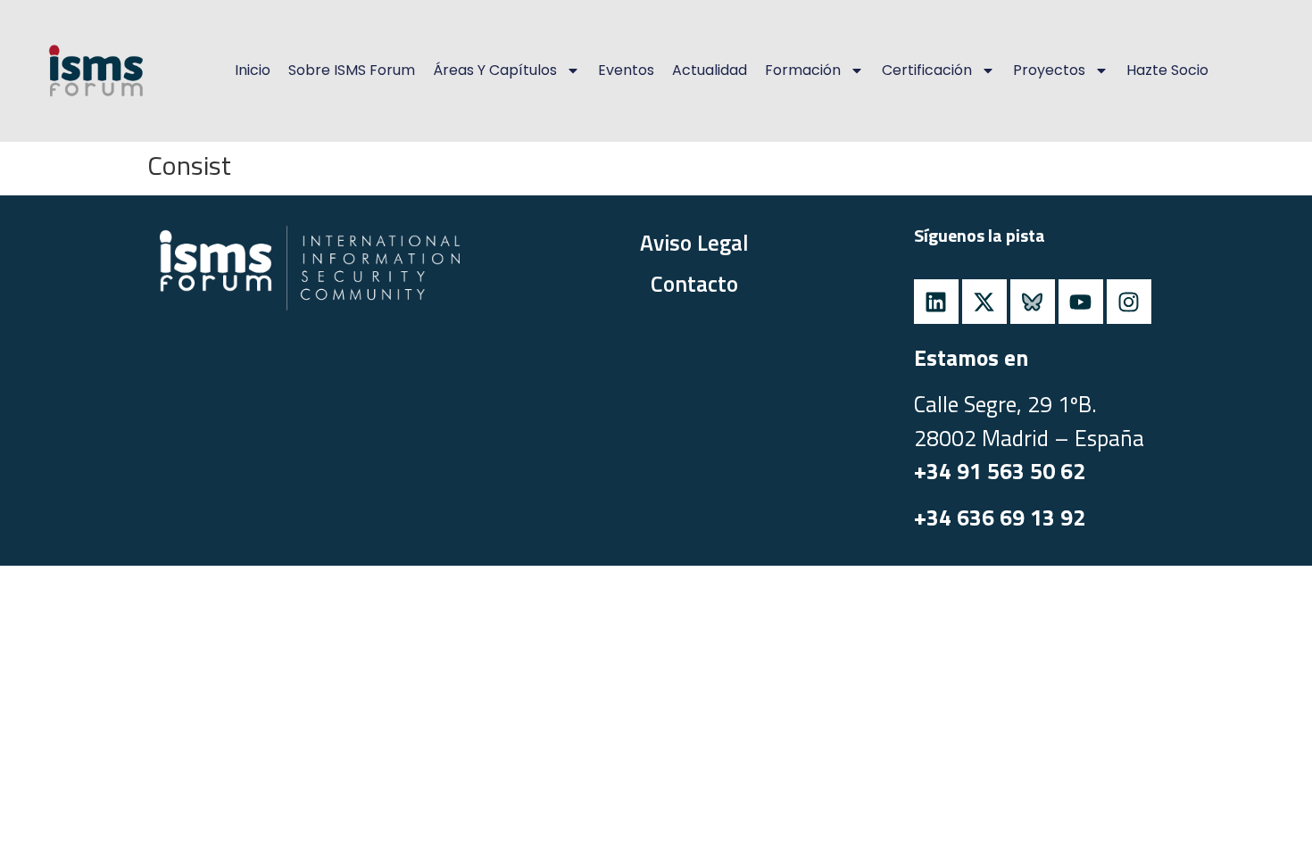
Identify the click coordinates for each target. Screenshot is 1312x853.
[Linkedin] (936, 301)
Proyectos (1049, 70)
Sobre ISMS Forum (351, 70)
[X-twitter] (984, 301)
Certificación (927, 70)
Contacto (694, 284)
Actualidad (709, 70)
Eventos (626, 70)
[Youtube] (1081, 301)
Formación (803, 70)
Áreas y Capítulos (495, 70)
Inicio (252, 70)
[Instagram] (1129, 301)
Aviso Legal (694, 243)
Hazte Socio (1167, 70)
